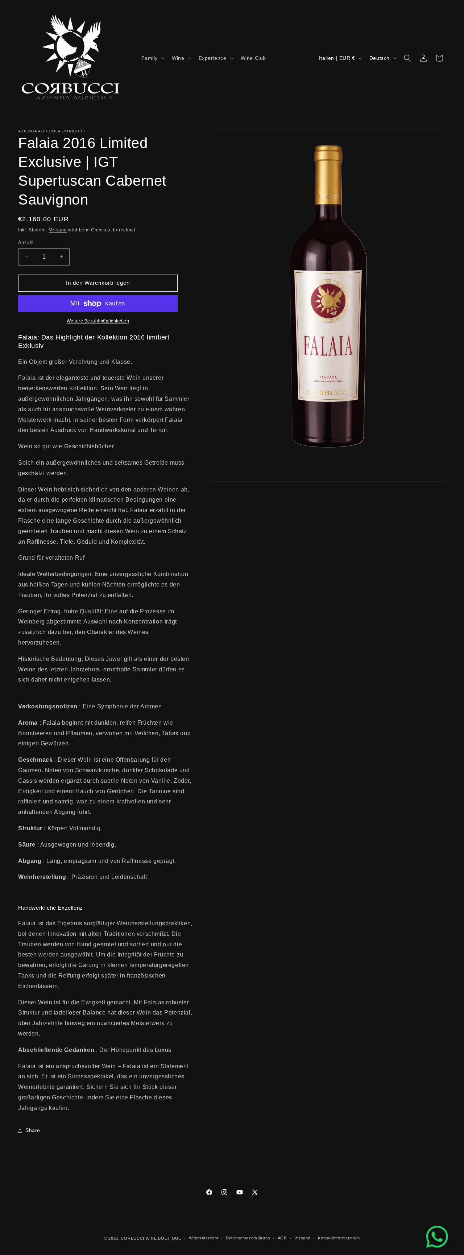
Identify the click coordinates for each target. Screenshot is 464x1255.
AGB (282, 1238)
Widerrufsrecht (204, 1238)
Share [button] (32, 1130)
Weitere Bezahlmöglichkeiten (98, 321)
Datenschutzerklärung (248, 1238)
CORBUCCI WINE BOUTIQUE (151, 1238)
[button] (152, 58)
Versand (58, 230)
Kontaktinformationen (339, 1238)
